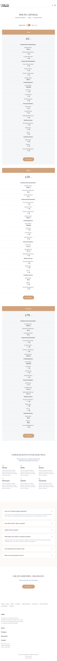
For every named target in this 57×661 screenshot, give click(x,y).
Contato (11, 606)
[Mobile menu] (55, 5)
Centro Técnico (44, 604)
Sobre (12, 604)
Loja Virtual (35, 604)
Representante (26, 604)
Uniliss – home (5, 604)
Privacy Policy (28, 658)
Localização (4, 606)
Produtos (17, 604)
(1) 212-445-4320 (5, 647)
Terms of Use (28, 656)
